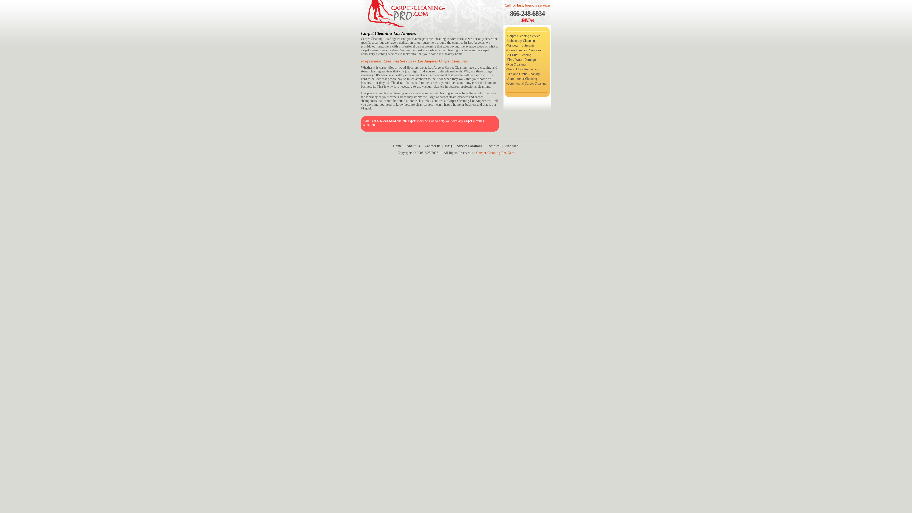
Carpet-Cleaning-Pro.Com (495, 153)
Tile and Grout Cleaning (523, 74)
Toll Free (527, 20)
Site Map (511, 146)
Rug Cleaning (516, 64)
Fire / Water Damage (521, 60)
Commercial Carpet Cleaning (526, 83)
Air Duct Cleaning (519, 55)
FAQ (448, 146)
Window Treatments (521, 45)
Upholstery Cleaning (521, 41)
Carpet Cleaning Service (524, 36)
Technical (493, 146)
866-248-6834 (527, 13)
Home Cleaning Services (524, 50)
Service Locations (469, 146)
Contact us (432, 146)
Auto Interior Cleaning (522, 79)
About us (413, 146)
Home (397, 146)
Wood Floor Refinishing (523, 69)
